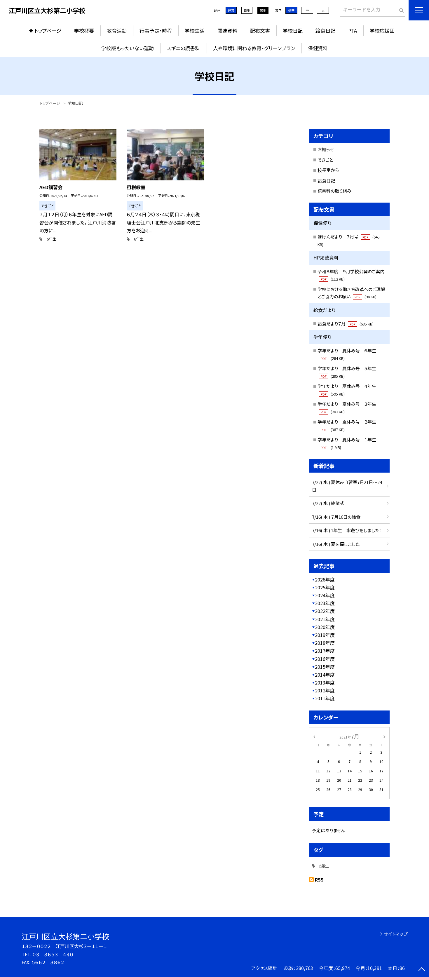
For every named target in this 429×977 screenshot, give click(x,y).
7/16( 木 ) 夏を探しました (336, 544)
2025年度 (325, 587)
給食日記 (325, 30)
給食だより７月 (346, 324)
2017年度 (325, 650)
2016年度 (325, 658)
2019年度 (325, 634)
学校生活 (195, 30)
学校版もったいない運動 (127, 48)
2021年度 (325, 619)
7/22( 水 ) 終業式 (328, 503)
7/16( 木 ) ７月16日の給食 (336, 517)
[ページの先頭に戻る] (421, 969)
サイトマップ (395, 933)
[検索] (400, 9)
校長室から (328, 170)
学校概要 (84, 30)
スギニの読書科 (183, 48)
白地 (247, 10)
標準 (291, 10)
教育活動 (117, 30)
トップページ (47, 30)
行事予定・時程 (155, 30)
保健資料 (318, 48)
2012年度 (325, 690)
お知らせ (326, 149)
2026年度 (325, 579)
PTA (352, 30)
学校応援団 (382, 30)
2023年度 (325, 603)
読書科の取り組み (334, 191)
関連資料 (227, 30)
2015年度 (325, 666)
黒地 (263, 10)
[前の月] (314, 736)
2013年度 (325, 682)
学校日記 (293, 30)
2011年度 (325, 698)
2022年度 (325, 610)
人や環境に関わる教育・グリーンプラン (254, 48)
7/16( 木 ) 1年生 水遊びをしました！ (346, 530)
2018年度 (325, 642)
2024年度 (325, 595)
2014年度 (325, 674)
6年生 (51, 239)
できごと (325, 160)
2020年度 (325, 627)
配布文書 (260, 30)
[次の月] (384, 736)
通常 (231, 10)
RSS (319, 879)
